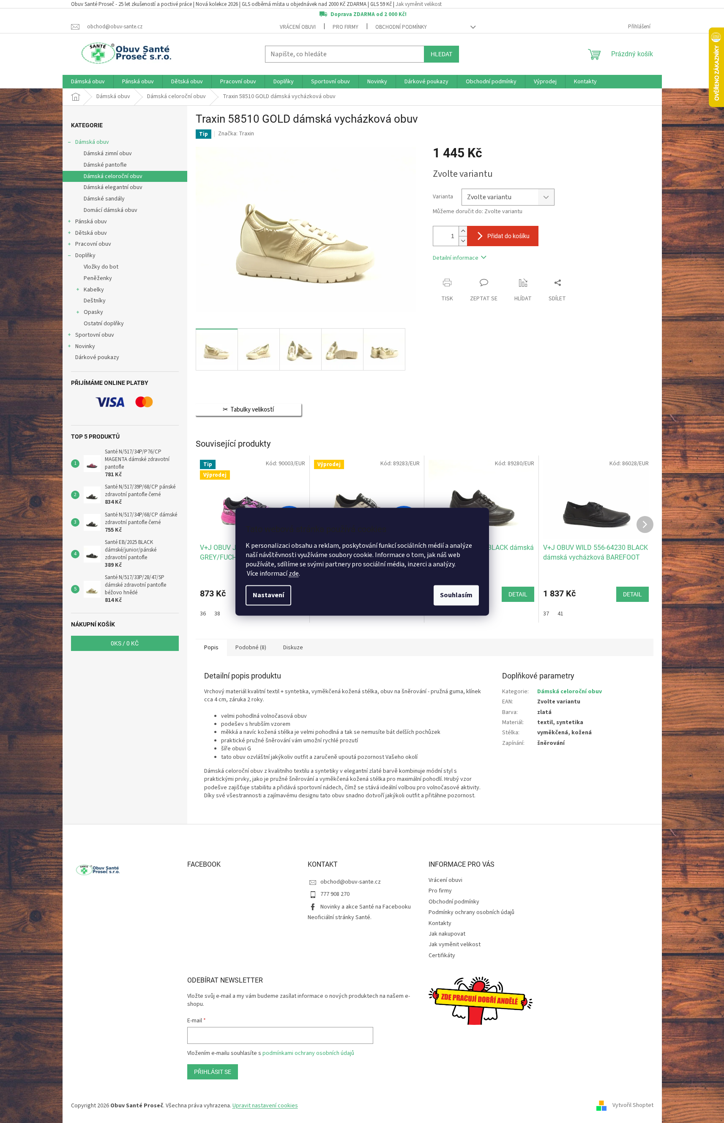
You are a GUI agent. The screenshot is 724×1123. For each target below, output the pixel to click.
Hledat (441, 54)
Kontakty (440, 923)
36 (203, 614)
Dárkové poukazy (97, 357)
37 (546, 614)
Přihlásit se (212, 1071)
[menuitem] (88, 81)
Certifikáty (442, 955)
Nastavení (268, 595)
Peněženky (98, 278)
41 (560, 614)
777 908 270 (335, 894)
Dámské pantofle (105, 165)
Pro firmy (345, 27)
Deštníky (95, 301)
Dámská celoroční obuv (113, 176)
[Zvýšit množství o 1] (463, 231)
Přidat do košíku (508, 236)
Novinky (85, 346)
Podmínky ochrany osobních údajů (471, 912)
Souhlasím (456, 595)
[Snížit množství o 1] (463, 241)
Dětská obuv (91, 233)
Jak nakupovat (447, 934)
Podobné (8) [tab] (250, 647)
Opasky (93, 312)
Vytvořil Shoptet (632, 1105)
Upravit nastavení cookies (265, 1105)
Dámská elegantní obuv (113, 187)
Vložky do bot (101, 267)
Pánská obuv (91, 221)
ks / (125, 643)
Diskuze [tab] (293, 647)
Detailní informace (455, 258)
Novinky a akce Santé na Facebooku (365, 907)
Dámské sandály (104, 199)
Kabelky (94, 290)
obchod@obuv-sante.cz (350, 882)
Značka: (236, 133)
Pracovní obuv (93, 244)
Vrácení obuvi (298, 27)
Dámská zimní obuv (108, 153)
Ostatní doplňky (104, 323)
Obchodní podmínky (401, 27)
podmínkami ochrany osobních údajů (308, 1053)
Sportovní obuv (94, 335)
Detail (517, 594)
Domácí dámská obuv (110, 210)
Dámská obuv (92, 142)
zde (294, 573)
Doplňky (85, 255)
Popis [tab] (211, 647)
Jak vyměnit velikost (419, 4)
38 (217, 614)
